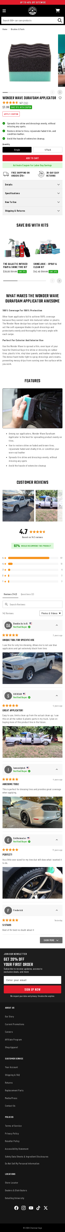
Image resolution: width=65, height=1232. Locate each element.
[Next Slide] (59, 505)
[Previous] (52, 92)
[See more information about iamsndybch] (57, 769)
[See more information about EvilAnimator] (57, 840)
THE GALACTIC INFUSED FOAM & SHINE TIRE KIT (15, 265)
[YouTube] (31, 1208)
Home (5, 29)
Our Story (9, 1016)
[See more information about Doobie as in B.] (57, 625)
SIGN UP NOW (32, 989)
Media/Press (11, 1097)
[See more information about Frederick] (57, 910)
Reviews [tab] (11, 595)
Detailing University (14, 1197)
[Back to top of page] (32, 1226)
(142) (26, 102)
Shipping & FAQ (12, 1074)
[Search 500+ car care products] (60, 20)
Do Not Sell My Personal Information (22, 1163)
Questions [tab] (28, 595)
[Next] (59, 92)
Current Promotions (14, 1024)
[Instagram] (23, 1208)
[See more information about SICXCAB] (57, 696)
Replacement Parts (14, 1090)
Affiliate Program (13, 1039)
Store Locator (11, 1182)
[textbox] (32, 604)
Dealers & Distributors (16, 1190)
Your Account (11, 1067)
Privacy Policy (12, 1133)
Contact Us (10, 1105)
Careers (9, 1031)
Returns (9, 1082)
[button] (57, 11)
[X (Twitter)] (46, 1208)
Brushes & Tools (17, 29)
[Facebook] (16, 1208)
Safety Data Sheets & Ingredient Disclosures (26, 1156)
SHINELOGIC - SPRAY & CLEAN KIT (45, 265)
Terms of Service (13, 1125)
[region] (32, 505)
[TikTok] (38, 1208)
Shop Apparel (11, 1047)
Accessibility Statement (17, 1148)
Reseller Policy (12, 1140)
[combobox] (32, 20)
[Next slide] (59, 280)
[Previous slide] (52, 280)
